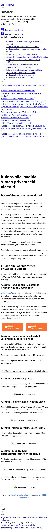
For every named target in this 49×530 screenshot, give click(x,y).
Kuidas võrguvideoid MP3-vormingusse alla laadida (24, 128)
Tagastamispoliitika (9, 527)
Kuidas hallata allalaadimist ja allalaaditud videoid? (23, 85)
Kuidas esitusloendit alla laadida (15, 120)
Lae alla (4, 5)
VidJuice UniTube (8, 293)
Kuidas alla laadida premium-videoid (22, 54)
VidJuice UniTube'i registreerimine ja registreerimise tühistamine (22, 66)
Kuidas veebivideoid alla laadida (20, 75)
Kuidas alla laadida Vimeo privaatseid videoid (21, 134)
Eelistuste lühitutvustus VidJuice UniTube (24, 70)
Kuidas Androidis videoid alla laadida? (22, 46)
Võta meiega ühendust (27, 517)
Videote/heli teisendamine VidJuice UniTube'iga (27, 57)
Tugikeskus (6, 517)
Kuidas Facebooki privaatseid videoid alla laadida (23, 125)
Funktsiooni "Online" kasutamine (20, 72)
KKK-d (14, 517)
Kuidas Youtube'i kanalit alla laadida (17, 123)
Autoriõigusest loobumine (30, 527)
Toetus (11, 5)
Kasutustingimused (9, 525)
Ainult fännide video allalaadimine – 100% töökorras (24, 136)
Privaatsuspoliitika (27, 525)
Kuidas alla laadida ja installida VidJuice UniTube (22, 104)
